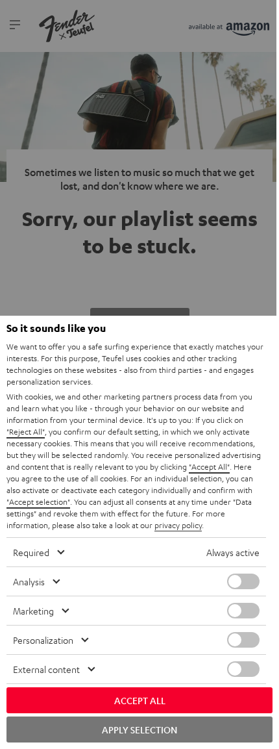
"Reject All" (25, 431)
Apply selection (139, 729)
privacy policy (178, 525)
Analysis (29, 581)
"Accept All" (209, 466)
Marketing (33, 610)
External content (46, 669)
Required (31, 552)
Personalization (43, 640)
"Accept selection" (38, 501)
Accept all (139, 700)
